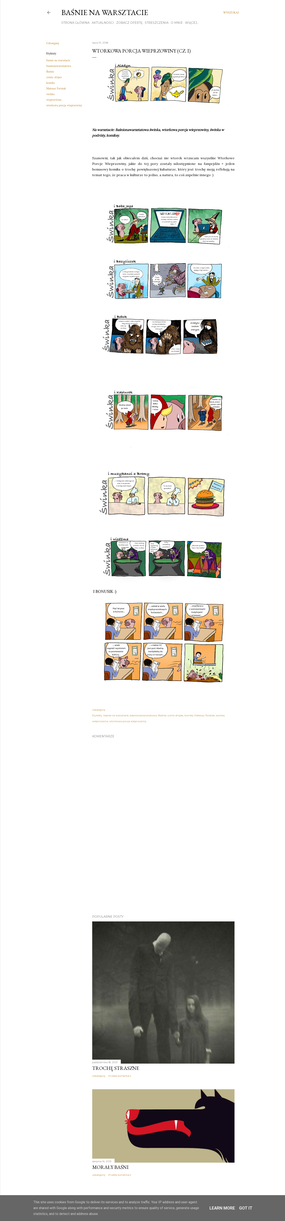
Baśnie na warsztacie (104, 12)
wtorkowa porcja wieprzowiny (64, 105)
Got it (245, 1208)
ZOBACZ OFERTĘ (129, 23)
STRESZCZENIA (157, 23)
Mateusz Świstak (56, 88)
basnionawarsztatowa (58, 66)
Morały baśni (110, 1167)
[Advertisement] (163, 875)
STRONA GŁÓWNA (75, 23)
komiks (50, 83)
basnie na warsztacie (58, 60)
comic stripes (54, 77)
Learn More (222, 1208)
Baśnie (50, 71)
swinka (50, 94)
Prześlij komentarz (119, 1075)
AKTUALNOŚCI (103, 23)
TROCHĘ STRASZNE (115, 1068)
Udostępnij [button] (52, 43)
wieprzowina (53, 100)
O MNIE (177, 23)
